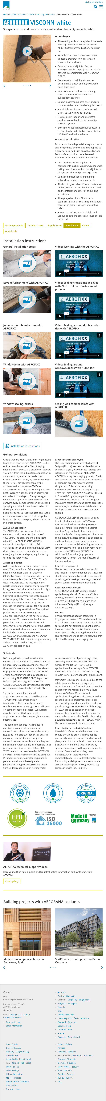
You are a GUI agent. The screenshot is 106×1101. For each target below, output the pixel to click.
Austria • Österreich (67, 996)
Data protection (13, 1022)
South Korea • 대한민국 (68, 1066)
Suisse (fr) (88, 1055)
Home (6, 14)
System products (18, 14)
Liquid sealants (48, 14)
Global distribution (94, 2)
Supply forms (55, 225)
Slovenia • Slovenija (67, 1063)
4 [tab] (30, 85)
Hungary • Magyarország (17, 1051)
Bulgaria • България (67, 1003)
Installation (72, 225)
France (61, 1033)
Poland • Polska (65, 1044)
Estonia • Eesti (64, 1026)
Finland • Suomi (65, 1029)
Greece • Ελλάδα (13, 1048)
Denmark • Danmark (67, 1022)
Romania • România (67, 1051)
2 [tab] (26, 85)
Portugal (62, 1048)
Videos (85, 225)
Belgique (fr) (84, 999)
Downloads (11, 231)
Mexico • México (13, 1077)
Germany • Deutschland (69, 1037)
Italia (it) (15, 1063)
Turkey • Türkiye (65, 1077)
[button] (95, 7)
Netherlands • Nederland (17, 1081)
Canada (61, 1007)
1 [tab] (24, 85)
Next (50, 85)
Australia (62, 992)
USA (60, 1081)
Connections (33, 14)
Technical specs (35, 225)
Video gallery (11, 881)
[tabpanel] (27, 58)
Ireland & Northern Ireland (18, 1059)
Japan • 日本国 (12, 1066)
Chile (60, 1011)
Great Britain (12, 1044)
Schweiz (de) (76, 1055)
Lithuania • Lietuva (14, 1074)
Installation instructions (24, 446)
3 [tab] (28, 85)
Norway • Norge (13, 1089)
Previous (4, 85)
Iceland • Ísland (13, 1055)
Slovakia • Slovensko (67, 1059)
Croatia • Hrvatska (66, 1014)
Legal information (14, 1025)
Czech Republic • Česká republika (73, 1018)
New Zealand (12, 1085)
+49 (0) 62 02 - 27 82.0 (20, 1014)
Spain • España (65, 1070)
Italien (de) (26, 1063)
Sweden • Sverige (66, 1074)
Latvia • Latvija (12, 1070)
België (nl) (72, 999)
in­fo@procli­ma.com (12, 1017)
